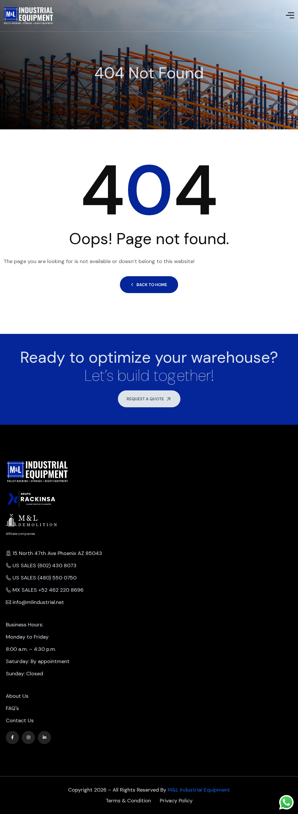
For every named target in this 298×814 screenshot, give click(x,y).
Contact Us (20, 720)
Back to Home (151, 284)
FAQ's (12, 708)
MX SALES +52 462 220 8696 (48, 589)
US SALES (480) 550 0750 (45, 577)
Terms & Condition (128, 800)
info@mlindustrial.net (38, 602)
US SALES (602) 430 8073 (45, 565)
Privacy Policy (176, 800)
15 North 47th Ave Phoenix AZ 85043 (57, 553)
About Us (17, 696)
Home (4, 86)
